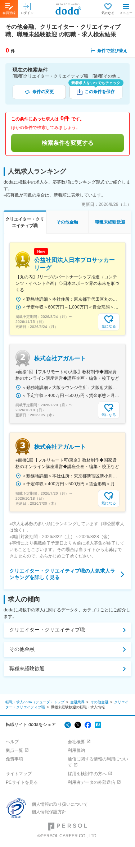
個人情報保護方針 (49, 811)
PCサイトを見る (22, 782)
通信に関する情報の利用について (98, 762)
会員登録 (9, 13)
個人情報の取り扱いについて (60, 804)
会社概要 (76, 741)
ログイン (27, 13)
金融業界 (77, 702)
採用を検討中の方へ (87, 773)
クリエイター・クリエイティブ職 (47, 630)
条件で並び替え (112, 50)
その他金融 (22, 649)
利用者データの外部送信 (91, 782)
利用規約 (76, 750)
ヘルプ (12, 741)
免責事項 (14, 759)
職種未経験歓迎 (27, 668)
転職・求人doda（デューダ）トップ (34, 702)
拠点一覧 (14, 750)
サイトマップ (19, 773)
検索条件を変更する (68, 143)
